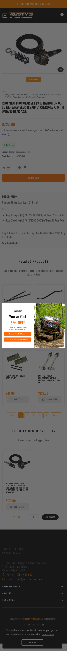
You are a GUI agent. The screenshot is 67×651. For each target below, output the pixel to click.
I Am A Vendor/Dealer (17, 334)
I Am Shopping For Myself (17, 339)
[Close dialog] (63, 305)
